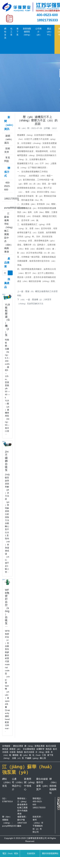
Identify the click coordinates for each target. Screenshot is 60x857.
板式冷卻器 (51, 746)
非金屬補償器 (29, 749)
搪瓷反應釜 (18, 746)
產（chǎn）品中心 (19, 782)
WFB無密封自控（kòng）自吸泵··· (7, 608)
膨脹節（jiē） (15, 749)
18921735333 (47, 20)
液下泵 (17, 31)
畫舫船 (15, 755)
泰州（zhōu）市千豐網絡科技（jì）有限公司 (38, 826)
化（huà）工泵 (39, 755)
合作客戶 (40, 784)
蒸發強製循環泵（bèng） (27, 31)
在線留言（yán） (45, 782)
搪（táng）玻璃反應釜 (34, 746)
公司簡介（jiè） (38, 31)
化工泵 (11, 31)
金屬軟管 (40, 749)
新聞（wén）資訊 (8, 139)
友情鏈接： (7, 746)
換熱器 (5, 749)
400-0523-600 (47, 15)
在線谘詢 (30, 853)
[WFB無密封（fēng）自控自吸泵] (7, 582)
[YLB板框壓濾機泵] (7, 297)
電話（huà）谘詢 (10, 853)
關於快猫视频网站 (50, 853)
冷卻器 (12, 752)
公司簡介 (13, 784)
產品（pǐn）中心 (49, 31)
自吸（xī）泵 (18, 758)
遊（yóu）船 (25, 755)
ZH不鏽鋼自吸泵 (6, 461)
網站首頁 (5, 33)
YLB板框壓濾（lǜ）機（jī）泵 (7, 319)
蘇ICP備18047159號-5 (22, 823)
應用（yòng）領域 (31, 782)
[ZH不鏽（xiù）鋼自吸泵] (7, 444)
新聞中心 (25, 784)
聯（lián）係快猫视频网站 (53, 786)
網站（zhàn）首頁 (7, 782)
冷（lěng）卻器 (42, 752)
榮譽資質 (37, 784)
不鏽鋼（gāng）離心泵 (35, 758)
